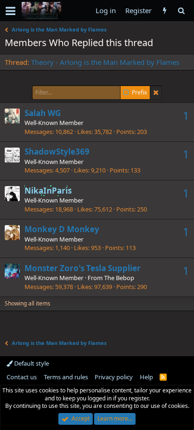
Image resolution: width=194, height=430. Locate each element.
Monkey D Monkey (61, 229)
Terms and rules (66, 377)
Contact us (22, 377)
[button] (10, 10)
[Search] (181, 10)
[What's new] (164, 10)
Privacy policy (114, 377)
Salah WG (42, 113)
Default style (31, 363)
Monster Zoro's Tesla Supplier (82, 268)
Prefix (139, 92)
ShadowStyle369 (56, 151)
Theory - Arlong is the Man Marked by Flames (105, 62)
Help (146, 377)
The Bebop (119, 278)
